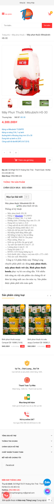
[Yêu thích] (49, 160)
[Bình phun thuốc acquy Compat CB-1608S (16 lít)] (14, 320)
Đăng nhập (30, 3)
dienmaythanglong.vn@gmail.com (21, 493)
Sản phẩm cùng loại (13, 295)
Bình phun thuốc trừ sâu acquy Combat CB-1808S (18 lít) (39, 342)
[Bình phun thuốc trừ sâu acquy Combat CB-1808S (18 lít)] (40, 320)
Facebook (10, 465)
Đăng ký (22, 3)
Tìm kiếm (47, 25)
